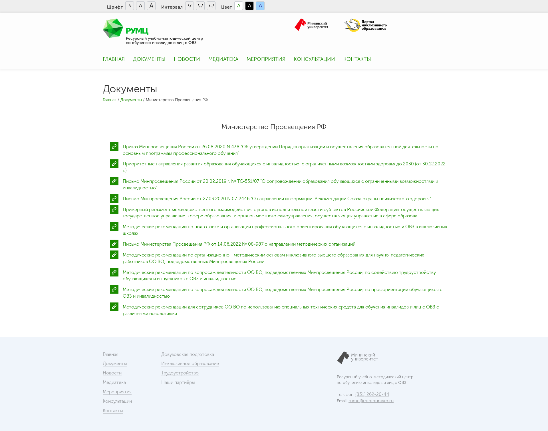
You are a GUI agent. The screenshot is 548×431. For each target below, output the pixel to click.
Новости (187, 59)
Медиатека (223, 59)
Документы (149, 59)
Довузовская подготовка (187, 354)
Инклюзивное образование (190, 363)
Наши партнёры (178, 382)
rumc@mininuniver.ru (371, 400)
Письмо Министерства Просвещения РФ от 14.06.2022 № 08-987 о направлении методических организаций (239, 244)
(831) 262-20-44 (372, 394)
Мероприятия (266, 59)
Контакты (357, 59)
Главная (114, 59)
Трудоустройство (180, 373)
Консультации (314, 59)
